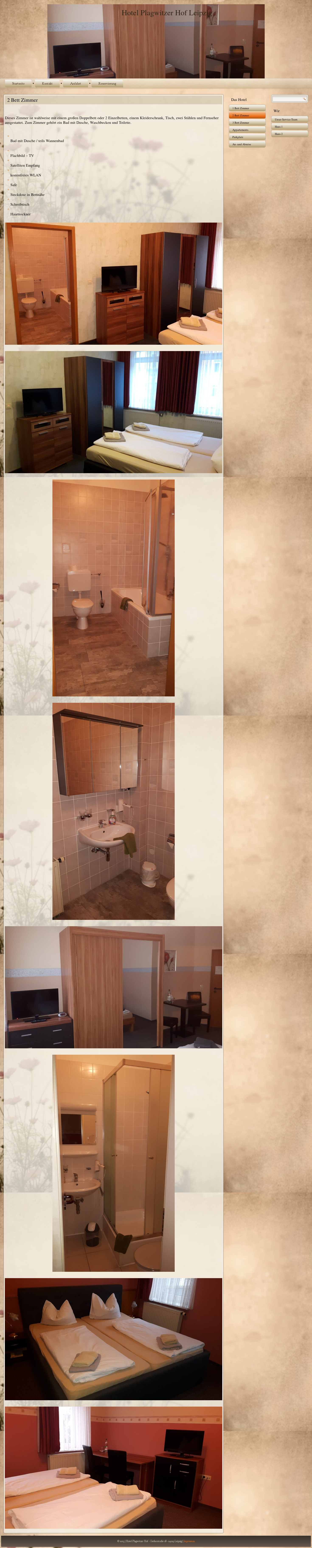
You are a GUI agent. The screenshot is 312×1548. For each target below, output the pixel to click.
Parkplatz (237, 137)
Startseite (18, 83)
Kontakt (47, 83)
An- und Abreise (241, 144)
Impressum (189, 1541)
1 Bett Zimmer (240, 108)
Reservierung (107, 83)
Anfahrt (75, 83)
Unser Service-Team (286, 119)
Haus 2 (279, 134)
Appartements (240, 130)
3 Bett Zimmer (240, 122)
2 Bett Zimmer (240, 115)
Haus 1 (279, 126)
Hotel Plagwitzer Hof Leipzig (167, 12)
